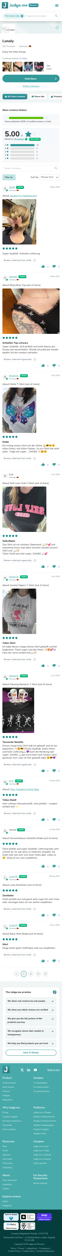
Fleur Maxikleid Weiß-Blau (24, 789)
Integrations (7, 1099)
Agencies (6, 1154)
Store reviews (8, 1087)
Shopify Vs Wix (39, 1133)
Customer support (9, 1116)
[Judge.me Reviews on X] (22, 1070)
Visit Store (30, 78)
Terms (13, 1248)
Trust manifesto (8, 1129)
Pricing (5, 1112)
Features (6, 1091)
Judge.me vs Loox (41, 1146)
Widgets (6, 1095)
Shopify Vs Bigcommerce (44, 1116)
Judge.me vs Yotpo (41, 1150)
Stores (5, 1201)
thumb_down (54, 266)
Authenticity (32, 1248)
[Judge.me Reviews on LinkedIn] (29, 1070)
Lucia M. (13, 876)
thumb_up (43, 266)
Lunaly (8, 41)
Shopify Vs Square (41, 1129)
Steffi (12, 187)
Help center (7, 1159)
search (56, 16)
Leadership (7, 1184)
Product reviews (9, 1083)
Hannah (13, 276)
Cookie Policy (28, 1251)
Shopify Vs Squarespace (43, 1125)
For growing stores (41, 1091)
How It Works (31, 1052)
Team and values (9, 1180)
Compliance (44, 1248)
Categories (7, 1205)
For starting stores (41, 1087)
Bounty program (40, 1183)
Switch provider (40, 1163)
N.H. (11, 781)
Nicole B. (14, 375)
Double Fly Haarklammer (23, 195)
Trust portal (7, 1125)
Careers (5, 1188)
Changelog (7, 1167)
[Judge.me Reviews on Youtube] (35, 1070)
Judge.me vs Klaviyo (42, 1159)
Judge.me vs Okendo (42, 1154)
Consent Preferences (45, 1251)
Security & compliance (11, 1121)
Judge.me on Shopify (42, 1112)
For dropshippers (40, 1083)
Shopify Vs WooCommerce (44, 1121)
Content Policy (14, 1251)
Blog (4, 1146)
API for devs (7, 1163)
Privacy (21, 1248)
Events (5, 1150)
